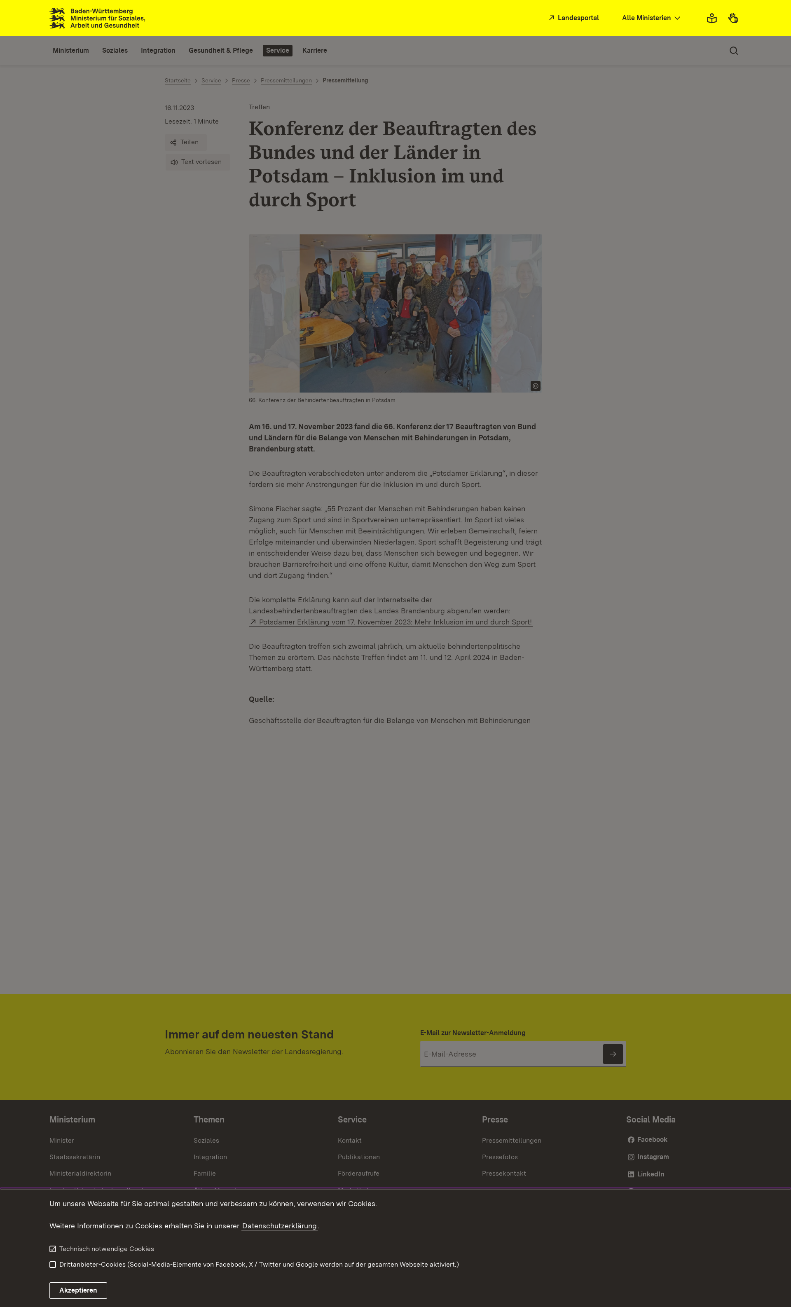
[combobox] (652, 18)
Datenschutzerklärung (279, 1225)
